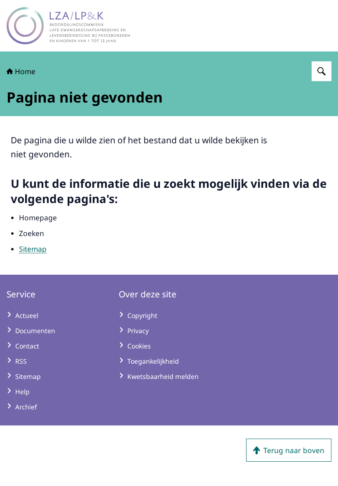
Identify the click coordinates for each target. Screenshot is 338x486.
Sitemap (33, 249)
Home (25, 71)
